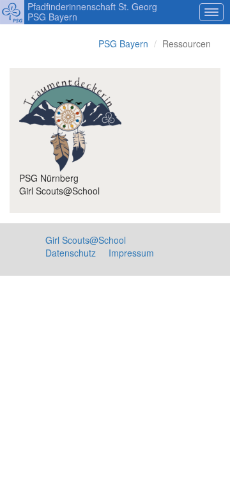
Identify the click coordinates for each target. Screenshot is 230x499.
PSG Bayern (123, 43)
